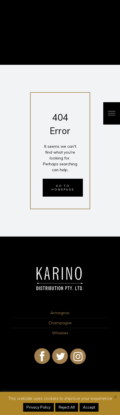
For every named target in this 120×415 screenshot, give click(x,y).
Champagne (60, 322)
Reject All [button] (67, 407)
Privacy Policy (39, 407)
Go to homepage (62, 187)
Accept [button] (89, 407)
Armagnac (60, 312)
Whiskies (60, 332)
